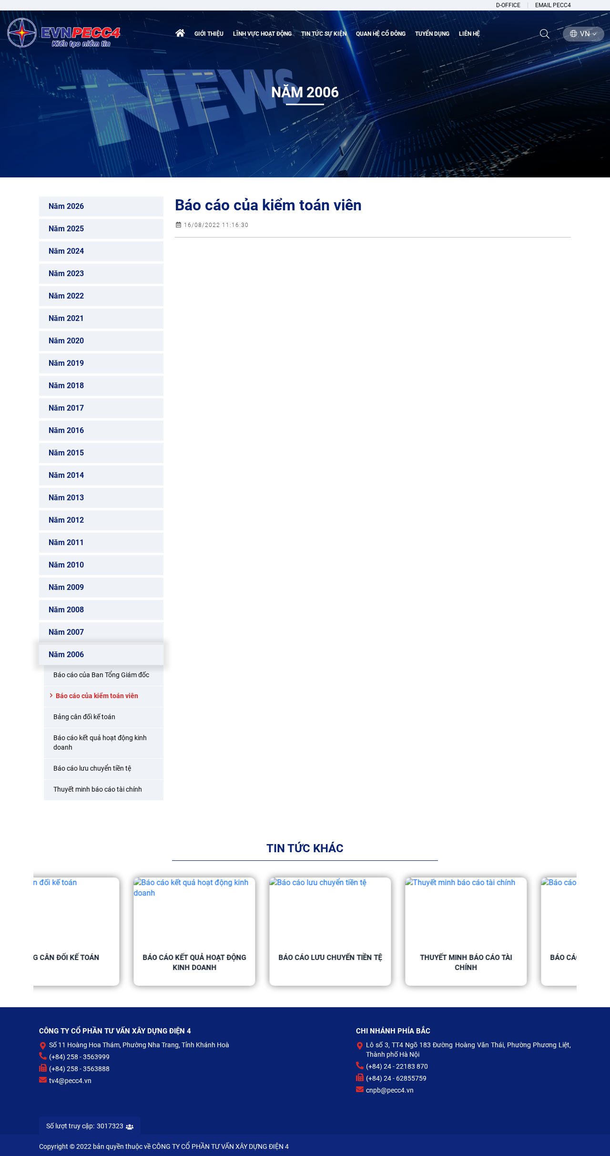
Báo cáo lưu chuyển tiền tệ (237, 957)
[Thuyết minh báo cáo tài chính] (373, 911)
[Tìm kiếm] (545, 34)
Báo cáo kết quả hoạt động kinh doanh (101, 962)
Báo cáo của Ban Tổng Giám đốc (509, 962)
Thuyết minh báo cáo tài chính (373, 962)
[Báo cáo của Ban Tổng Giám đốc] (508, 911)
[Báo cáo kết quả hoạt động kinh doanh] (101, 911)
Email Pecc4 (553, 5)
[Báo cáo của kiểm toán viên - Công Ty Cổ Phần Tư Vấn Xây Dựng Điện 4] (64, 32)
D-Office (508, 5)
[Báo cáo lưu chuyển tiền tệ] (237, 911)
